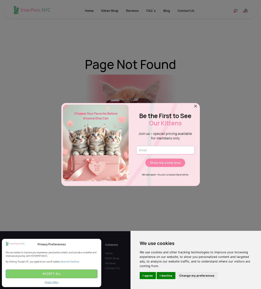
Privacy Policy (51, 282)
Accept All (51, 273)
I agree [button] (148, 275)
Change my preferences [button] (197, 275)
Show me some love (165, 163)
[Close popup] (195, 106)
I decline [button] (166, 275)
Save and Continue (70, 261)
